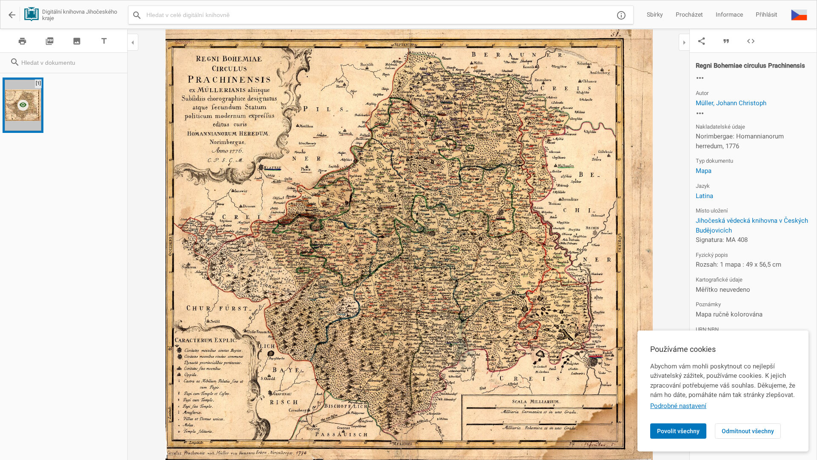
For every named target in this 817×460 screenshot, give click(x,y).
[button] (799, 14)
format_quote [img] (726, 41)
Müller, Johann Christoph (731, 103)
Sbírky (655, 14)
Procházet (689, 14)
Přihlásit (766, 14)
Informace (729, 14)
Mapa (703, 171)
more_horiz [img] (700, 78)
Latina (704, 196)
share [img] (701, 41)
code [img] (750, 41)
